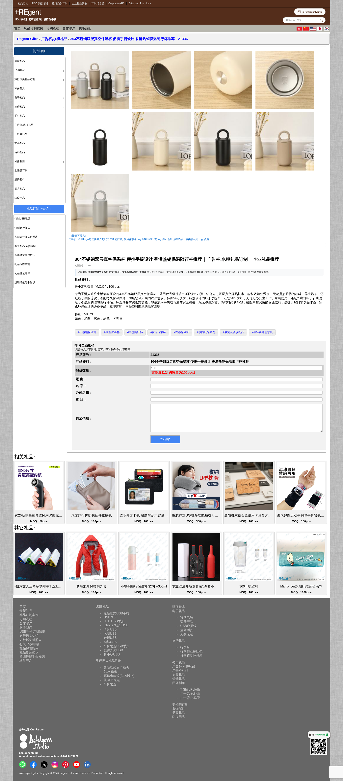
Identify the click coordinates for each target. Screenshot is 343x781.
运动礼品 (19, 152)
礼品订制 (23, 3)
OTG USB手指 (114, 621)
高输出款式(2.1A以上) (119, 675)
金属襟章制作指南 (24, 255)
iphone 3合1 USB (116, 625)
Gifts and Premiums (140, 3)
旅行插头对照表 (30, 640)
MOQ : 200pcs (39, 589)
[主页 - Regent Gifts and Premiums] (34, 21)
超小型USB (112, 654)
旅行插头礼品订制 (24, 79)
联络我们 (85, 28)
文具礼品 (19, 143)
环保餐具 (19, 88)
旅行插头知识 (29, 635)
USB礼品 (19, 70)
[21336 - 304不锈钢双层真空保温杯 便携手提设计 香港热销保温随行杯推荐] (99, 109)
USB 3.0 (110, 617)
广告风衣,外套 (190, 693)
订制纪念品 (97, 3)
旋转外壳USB (113, 650)
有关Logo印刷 (29, 644)
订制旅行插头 (22, 227)
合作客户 (69, 28)
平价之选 (110, 684)
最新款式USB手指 (116, 613)
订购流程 (52, 28)
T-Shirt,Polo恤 (190, 689)
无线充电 (186, 634)
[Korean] (327, 29)
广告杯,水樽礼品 (23, 124)
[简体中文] (306, 29)
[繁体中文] (300, 29)
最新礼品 (19, 60)
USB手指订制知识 (32, 631)
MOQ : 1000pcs (301, 589)
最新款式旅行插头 (116, 667)
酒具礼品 (19, 188)
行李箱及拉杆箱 (191, 655)
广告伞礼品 (20, 133)
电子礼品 (19, 97)
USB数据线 (188, 625)
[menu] (39, 130)
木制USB (110, 633)
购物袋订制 (20, 170)
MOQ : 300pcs (197, 518)
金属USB (110, 637)
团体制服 (19, 161)
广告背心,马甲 (190, 697)
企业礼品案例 (79, 3)
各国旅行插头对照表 (26, 236)
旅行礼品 (19, 106)
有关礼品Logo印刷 (25, 245)
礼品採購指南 (22, 264)
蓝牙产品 (186, 621)
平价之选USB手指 (116, 646)
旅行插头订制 (59, 3)
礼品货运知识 (22, 273)
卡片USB (110, 629)
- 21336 (129, 39)
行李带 (185, 647)
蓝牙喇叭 (186, 630)
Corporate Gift (116, 3)
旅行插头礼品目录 (108, 660)
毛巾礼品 (19, 115)
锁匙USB (110, 641)
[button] (87, 332)
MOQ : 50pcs (39, 518)
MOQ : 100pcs (91, 518)
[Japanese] (320, 29)
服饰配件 (19, 179)
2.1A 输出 (110, 671)
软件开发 (25, 660)
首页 (17, 28)
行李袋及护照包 (191, 651)
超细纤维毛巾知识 (24, 282)
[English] (313, 29)
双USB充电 (112, 679)
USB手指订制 (40, 3)
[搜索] (321, 20)
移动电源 (186, 617)
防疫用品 (19, 197)
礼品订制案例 (33, 28)
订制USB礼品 (22, 218)
